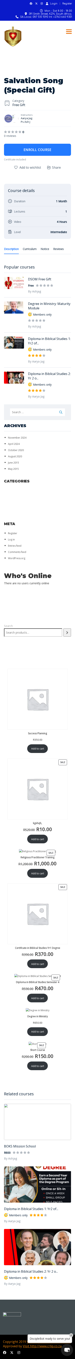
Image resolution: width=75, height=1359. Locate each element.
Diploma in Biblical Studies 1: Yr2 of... (31, 1209)
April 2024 (14, 444)
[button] (67, 1350)
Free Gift (18, 105)
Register (67, 3)
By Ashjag (10, 1158)
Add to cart (37, 748)
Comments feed (17, 552)
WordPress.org (16, 558)
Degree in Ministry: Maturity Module (49, 306)
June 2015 (13, 462)
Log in (11, 539)
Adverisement (17, 490)
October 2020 (16, 450)
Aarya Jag (26, 118)
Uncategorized (18, 517)
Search (8, 626)
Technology (15, 512)
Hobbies (12, 501)
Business (13, 496)
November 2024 (17, 437)
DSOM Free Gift (39, 279)
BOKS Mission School (20, 1146)
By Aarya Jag (12, 1221)
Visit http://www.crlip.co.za (42, 1346)
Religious (13, 506)
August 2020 (15, 456)
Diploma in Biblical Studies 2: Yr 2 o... (31, 1271)
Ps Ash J (25, 122)
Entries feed (14, 545)
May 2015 (13, 469)
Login (53, 3)
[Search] (67, 632)
